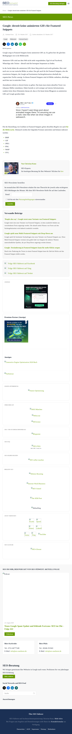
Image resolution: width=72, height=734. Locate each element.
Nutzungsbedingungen (27, 199)
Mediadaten (51, 729)
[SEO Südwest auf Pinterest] (32, 527)
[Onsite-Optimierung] (36, 390)
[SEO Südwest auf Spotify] (39, 521)
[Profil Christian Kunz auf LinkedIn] (39, 527)
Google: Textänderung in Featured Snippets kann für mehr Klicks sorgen (32, 248)
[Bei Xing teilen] (16, 44)
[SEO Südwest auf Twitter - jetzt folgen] (27, 534)
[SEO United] (36, 488)
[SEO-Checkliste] (36, 296)
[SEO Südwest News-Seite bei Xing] (34, 534)
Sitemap (43, 729)
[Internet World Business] (36, 483)
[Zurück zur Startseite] (10, 3)
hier (62, 171)
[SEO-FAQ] (36, 446)
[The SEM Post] (36, 498)
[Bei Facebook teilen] (8, 44)
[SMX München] (36, 409)
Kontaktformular (57, 722)
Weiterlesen (9, 634)
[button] (68, 3)
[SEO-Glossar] (36, 549)
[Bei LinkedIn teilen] (12, 44)
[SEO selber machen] (36, 460)
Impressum (35, 729)
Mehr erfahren (8, 676)
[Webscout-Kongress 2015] (36, 415)
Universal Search (23, 39)
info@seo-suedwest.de (19, 651)
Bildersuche (13, 39)
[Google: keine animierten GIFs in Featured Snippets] (36, 110)
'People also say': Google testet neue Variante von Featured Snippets (30, 219)
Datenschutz (21, 729)
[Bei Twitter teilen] (4, 44)
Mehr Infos (59, 719)
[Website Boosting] (36, 474)
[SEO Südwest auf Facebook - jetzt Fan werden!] (32, 521)
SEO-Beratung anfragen (57, 3)
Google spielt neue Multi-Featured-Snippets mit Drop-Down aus (28, 233)
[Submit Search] (34, 693)
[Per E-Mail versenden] (24, 44)
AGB (28, 729)
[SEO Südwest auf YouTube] (43, 534)
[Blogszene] (36, 434)
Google (5, 39)
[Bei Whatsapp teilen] (20, 44)
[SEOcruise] (36, 422)
